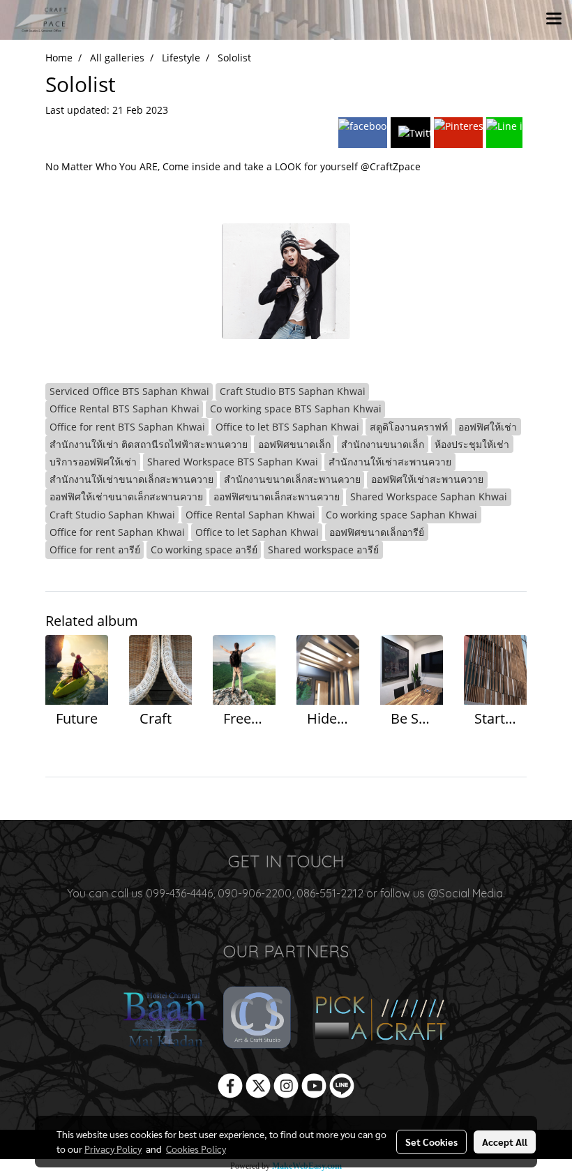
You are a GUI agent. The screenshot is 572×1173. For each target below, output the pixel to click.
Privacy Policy (113, 1148)
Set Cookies (431, 1141)
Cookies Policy (196, 1148)
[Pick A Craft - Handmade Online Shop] (379, 1018)
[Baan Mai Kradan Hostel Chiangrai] (164, 1018)
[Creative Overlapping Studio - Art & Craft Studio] (258, 1018)
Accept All (504, 1141)
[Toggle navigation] (554, 19)
